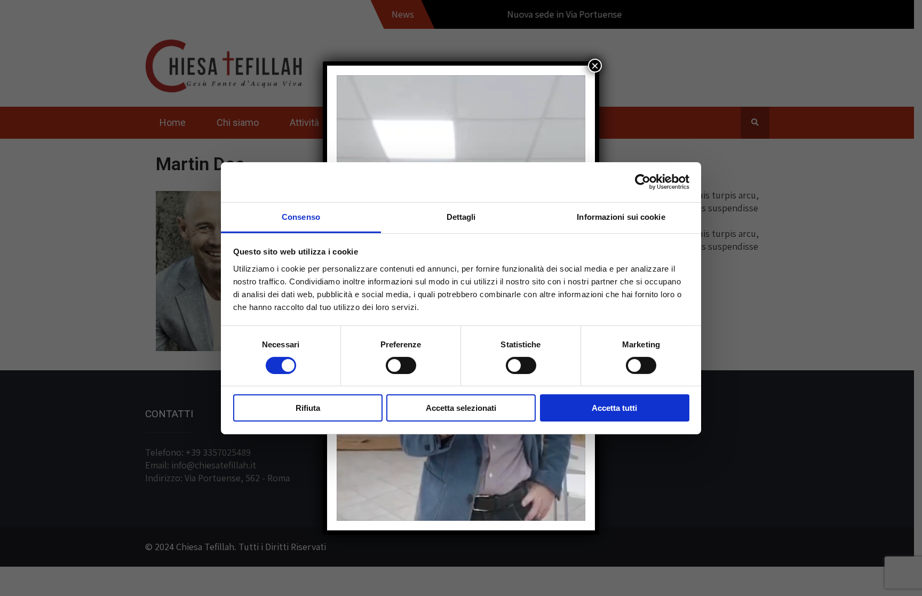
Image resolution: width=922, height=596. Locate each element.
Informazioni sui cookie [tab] (621, 216)
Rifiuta (308, 407)
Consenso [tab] (301, 216)
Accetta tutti (614, 407)
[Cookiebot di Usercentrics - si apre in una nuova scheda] (642, 182)
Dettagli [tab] (461, 216)
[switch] (401, 365)
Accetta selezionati (461, 407)
